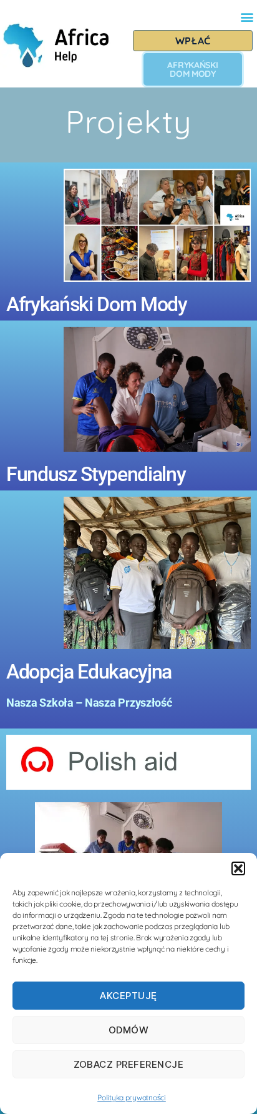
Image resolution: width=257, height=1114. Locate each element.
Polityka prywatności (131, 1097)
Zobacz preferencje (129, 1064)
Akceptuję (128, 996)
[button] (238, 868)
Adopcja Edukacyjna (89, 672)
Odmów (129, 1030)
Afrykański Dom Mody (96, 304)
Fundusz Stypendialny (95, 474)
